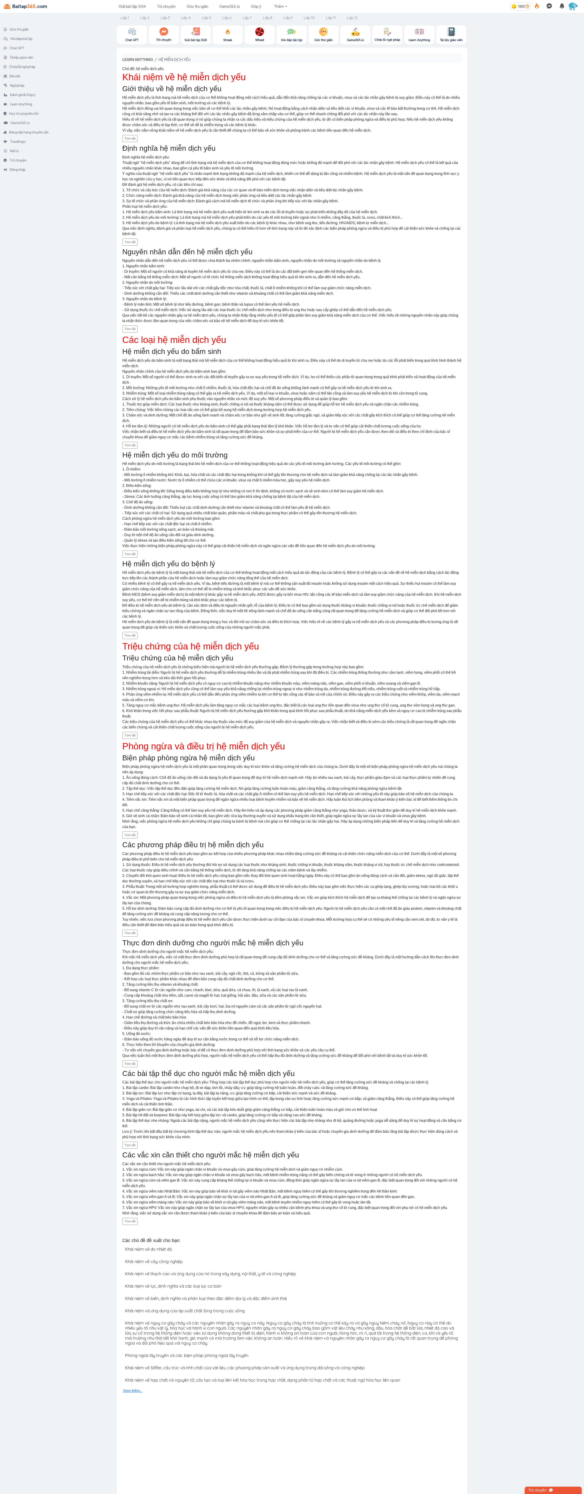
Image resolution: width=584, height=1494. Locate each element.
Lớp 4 (186, 17)
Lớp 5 (206, 17)
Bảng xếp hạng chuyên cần (29, 132)
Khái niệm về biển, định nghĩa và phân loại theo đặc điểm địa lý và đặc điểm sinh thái (206, 1298)
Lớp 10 (309, 17)
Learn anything (137, 59)
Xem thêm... (132, 1391)
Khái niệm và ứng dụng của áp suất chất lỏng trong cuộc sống (185, 1310)
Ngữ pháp (17, 85)
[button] (574, 6)
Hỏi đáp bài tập (21, 38)
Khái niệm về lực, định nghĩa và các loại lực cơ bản (173, 1286)
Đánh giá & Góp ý (23, 95)
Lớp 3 (165, 17)
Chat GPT (16, 48)
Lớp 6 (227, 17)
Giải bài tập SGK (132, 6)
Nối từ (14, 151)
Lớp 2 (145, 17)
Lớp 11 (331, 17)
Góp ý (256, 6)
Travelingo (18, 141)
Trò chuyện (166, 6)
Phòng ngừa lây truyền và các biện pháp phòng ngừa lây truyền (186, 1355)
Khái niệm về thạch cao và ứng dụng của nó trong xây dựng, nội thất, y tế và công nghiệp (210, 1273)
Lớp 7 (247, 17)
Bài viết (15, 76)
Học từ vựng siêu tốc (24, 113)
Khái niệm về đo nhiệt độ (148, 1249)
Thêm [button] (279, 6)
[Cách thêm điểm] (527, 6)
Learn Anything (21, 104)
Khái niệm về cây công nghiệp (154, 1261)
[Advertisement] (525, 57)
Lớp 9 (288, 17)
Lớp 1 (124, 17)
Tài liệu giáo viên (21, 57)
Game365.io (229, 6)
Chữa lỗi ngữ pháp (22, 67)
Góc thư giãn (197, 6)
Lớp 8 (267, 17)
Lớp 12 (352, 17)
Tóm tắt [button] (130, 138)
